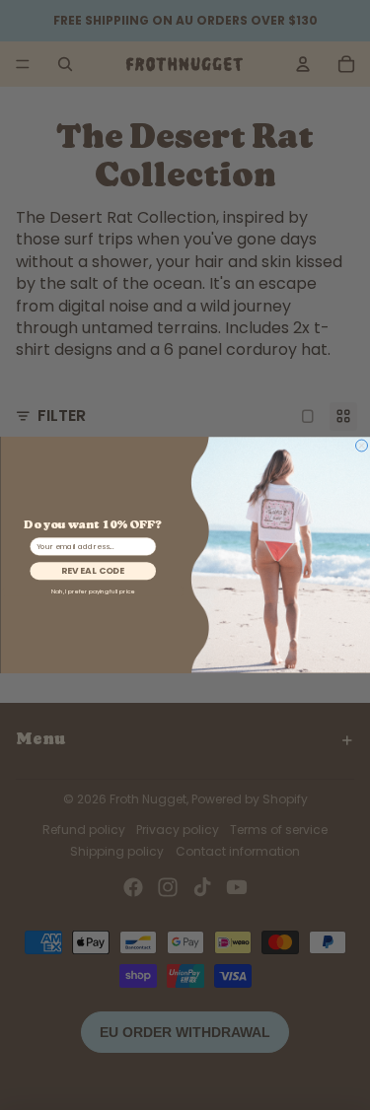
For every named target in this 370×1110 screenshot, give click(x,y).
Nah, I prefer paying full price (92, 592)
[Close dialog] (361, 445)
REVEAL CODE (92, 571)
